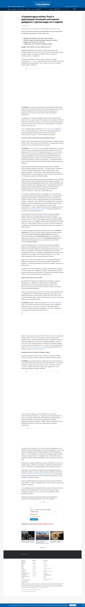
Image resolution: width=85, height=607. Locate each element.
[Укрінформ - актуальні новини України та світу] (42, 4)
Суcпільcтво (35, 572)
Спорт (32, 9)
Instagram (45, 523)
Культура (28, 9)
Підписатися (34, 519)
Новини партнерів (25, 573)
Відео (22, 566)
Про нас (45, 562)
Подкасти (23, 560)
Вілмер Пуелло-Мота (49, 129)
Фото (22, 565)
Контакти (51, 9)
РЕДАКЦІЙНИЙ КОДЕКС (48, 579)
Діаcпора (34, 575)
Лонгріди (23, 571)
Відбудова (34, 563)
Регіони (22, 9)
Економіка (14, 9)
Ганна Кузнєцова (34, 205)
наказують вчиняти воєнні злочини (34, 347)
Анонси (23, 6)
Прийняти (73, 605)
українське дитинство (34, 148)
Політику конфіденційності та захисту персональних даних (56, 605)
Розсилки (45, 580)
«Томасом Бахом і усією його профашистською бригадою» (37, 473)
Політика (34, 565)
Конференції (23, 574)
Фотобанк (14, 6)
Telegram (40, 523)
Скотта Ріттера (33, 61)
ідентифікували (51, 302)
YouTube (51, 523)
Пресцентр (19, 6)
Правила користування (48, 568)
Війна (9, 9)
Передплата (46, 565)
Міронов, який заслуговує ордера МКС (37, 208)
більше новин (42, 547)
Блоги (22, 568)
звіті (40, 415)
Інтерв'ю (23, 563)
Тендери (45, 569)
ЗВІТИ (45, 577)
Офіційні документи (25, 576)
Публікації (23, 562)
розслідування (55, 152)
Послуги (9, 6)
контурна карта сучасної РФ (37, 349)
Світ (19, 9)
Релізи (22, 577)
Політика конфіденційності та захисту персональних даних (48, 575)
